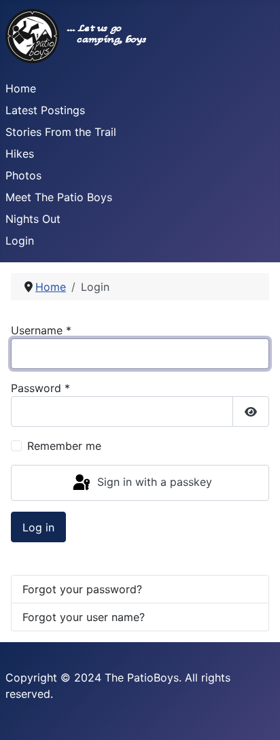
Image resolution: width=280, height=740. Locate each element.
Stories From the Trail (60, 132)
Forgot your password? (82, 589)
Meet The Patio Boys (58, 197)
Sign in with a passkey (153, 482)
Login (19, 240)
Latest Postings (45, 110)
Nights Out (32, 219)
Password (40, 388)
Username (41, 330)
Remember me (64, 446)
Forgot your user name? (83, 617)
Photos (23, 175)
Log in (38, 527)
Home (20, 88)
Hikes (19, 153)
